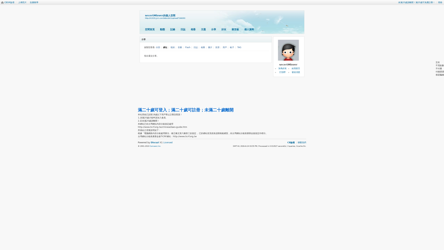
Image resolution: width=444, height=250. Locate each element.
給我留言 (296, 68)
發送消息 (296, 72)
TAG (239, 47)
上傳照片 (22, 2)
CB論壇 (291, 142)
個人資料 (249, 29)
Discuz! (155, 142)
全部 (158, 47)
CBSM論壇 (9, 2)
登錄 (440, 2)
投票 (217, 47)
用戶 (225, 47)
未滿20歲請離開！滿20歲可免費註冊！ (416, 2)
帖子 (232, 47)
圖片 (210, 47)
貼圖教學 (34, 2)
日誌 (183, 29)
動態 (162, 29)
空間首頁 (150, 29)
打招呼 (282, 72)
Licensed (168, 142)
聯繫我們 (302, 142)
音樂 (180, 47)
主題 (203, 29)
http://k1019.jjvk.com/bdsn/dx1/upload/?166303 (165, 18)
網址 (165, 47)
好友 (223, 29)
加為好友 (282, 68)
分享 (213, 29)
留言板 (235, 29)
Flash (187, 47)
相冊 (193, 29)
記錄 (172, 29)
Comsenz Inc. (155, 146)
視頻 (172, 47)
